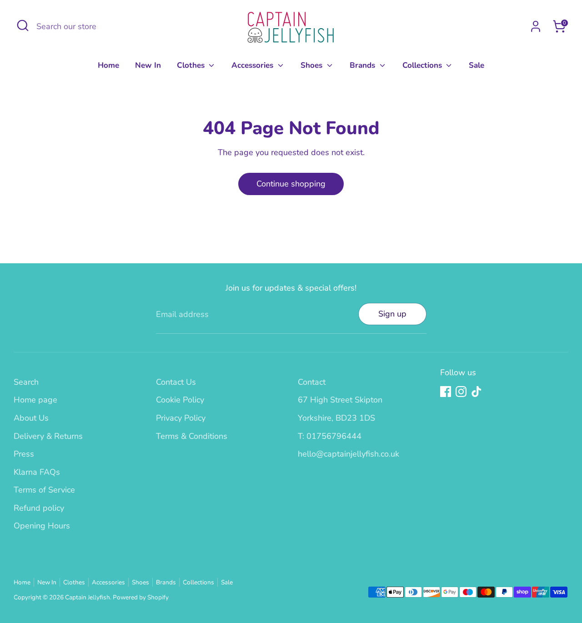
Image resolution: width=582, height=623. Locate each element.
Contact (312, 382)
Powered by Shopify (141, 597)
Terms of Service (44, 489)
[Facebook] (445, 391)
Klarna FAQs (37, 472)
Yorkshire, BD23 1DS (336, 417)
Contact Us (176, 382)
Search (26, 382)
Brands (363, 65)
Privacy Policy (181, 417)
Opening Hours (42, 525)
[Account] (536, 26)
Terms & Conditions (191, 436)
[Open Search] (23, 25)
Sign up (392, 313)
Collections (423, 65)
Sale (476, 65)
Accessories (253, 65)
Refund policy (39, 507)
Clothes (192, 65)
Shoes (313, 65)
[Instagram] (461, 391)
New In (148, 65)
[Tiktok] (476, 391)
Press (24, 453)
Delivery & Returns (48, 436)
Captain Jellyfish (87, 597)
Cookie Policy (180, 399)
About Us (31, 417)
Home (108, 65)
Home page (35, 399)
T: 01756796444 (329, 436)
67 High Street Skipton (340, 399)
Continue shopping (291, 183)
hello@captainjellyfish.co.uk (348, 453)
